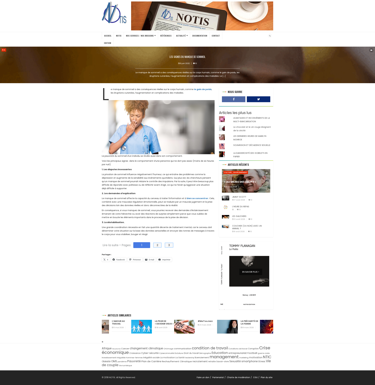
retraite (212, 361)
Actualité (181, 35)
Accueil (107, 35)
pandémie (122, 361)
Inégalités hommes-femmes (130, 357)
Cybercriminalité (166, 353)
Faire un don (203, 377)
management (224, 357)
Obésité (106, 361)
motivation (255, 357)
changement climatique (146, 348)
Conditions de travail (238, 348)
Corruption (253, 348)
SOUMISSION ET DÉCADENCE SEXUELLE (251, 145)
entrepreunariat (238, 353)
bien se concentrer (197, 198)
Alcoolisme (116, 349)
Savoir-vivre (222, 361)
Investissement (109, 357)
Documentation (199, 35)
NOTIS (118, 35)
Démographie (205, 353)
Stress (261, 361)
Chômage (168, 348)
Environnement (240, 172)
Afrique (107, 348)
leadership (189, 357)
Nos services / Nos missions (140, 35)
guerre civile (264, 353)
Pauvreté (134, 361)
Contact (216, 35)
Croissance (135, 353)
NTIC (267, 357)
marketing (243, 357)
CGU (255, 377)
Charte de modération (238, 377)
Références (166, 35)
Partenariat (218, 377)
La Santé (180, 357)
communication (182, 348)
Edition (107, 42)
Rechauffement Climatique (177, 361)
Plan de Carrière (151, 361)
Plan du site (266, 377)
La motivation (167, 357)
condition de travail (210, 348)
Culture (228, 172)
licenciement (202, 357)
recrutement (200, 361)
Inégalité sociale (151, 357)
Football (252, 353)
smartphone (249, 361)
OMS (114, 361)
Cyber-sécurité (150, 353)
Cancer (125, 348)
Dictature (179, 353)
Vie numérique (125, 365)
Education (220, 353)
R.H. (3, 50)
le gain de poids (203, 89)
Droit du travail (191, 353)
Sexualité (235, 361)
